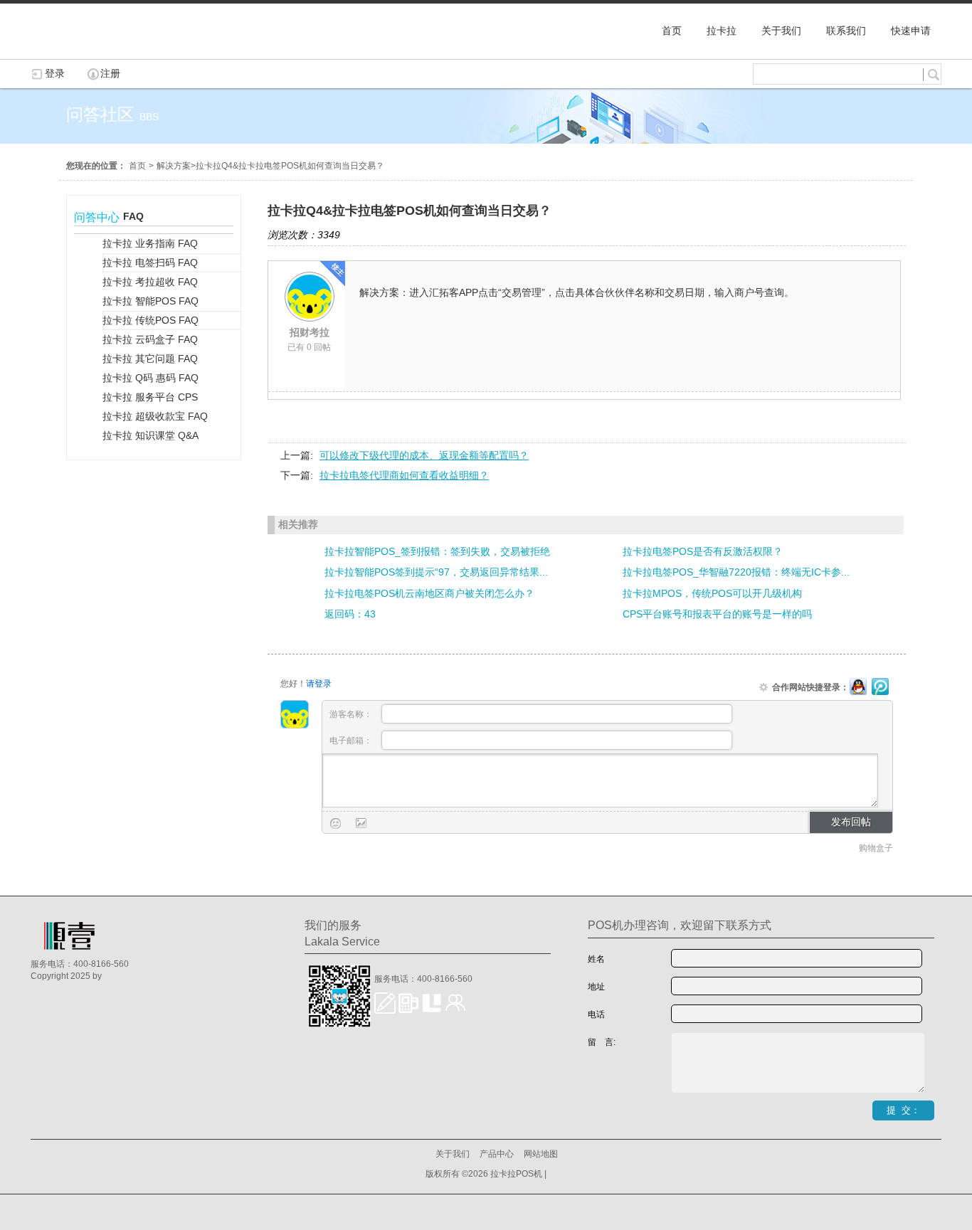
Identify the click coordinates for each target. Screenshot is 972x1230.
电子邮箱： (351, 741)
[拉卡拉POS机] (102, 52)
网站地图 (541, 1154)
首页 (137, 166)
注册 (110, 73)
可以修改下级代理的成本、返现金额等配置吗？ (424, 455)
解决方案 (174, 166)
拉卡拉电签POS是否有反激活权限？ (703, 551)
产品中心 (497, 1154)
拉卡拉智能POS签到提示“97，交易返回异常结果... (436, 572)
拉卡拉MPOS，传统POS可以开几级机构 (712, 593)
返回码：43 (350, 614)
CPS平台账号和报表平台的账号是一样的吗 (717, 614)
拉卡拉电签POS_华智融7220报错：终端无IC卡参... (736, 572)
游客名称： (351, 714)
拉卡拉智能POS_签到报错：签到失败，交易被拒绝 (437, 551)
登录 (55, 73)
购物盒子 (876, 848)
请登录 (319, 684)
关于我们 (452, 1154)
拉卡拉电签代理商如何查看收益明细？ (404, 475)
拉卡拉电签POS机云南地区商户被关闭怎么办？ (429, 593)
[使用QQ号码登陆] (858, 687)
